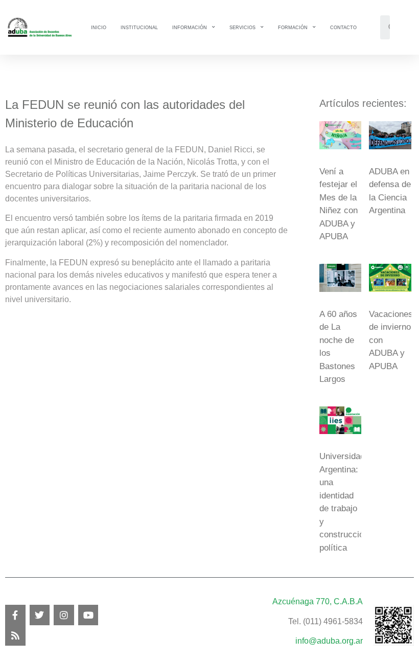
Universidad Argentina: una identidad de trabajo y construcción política (343, 502)
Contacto (343, 27)
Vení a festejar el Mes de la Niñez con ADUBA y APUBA (338, 204)
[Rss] (15, 635)
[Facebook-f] (15, 615)
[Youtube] (88, 615)
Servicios (242, 27)
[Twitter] (40, 615)
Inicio (98, 27)
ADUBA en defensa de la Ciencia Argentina (390, 191)
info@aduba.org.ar (329, 640)
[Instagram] (64, 615)
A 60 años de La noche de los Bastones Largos (338, 346)
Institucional (139, 27)
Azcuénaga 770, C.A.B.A (317, 601)
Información (189, 27)
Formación (293, 27)
